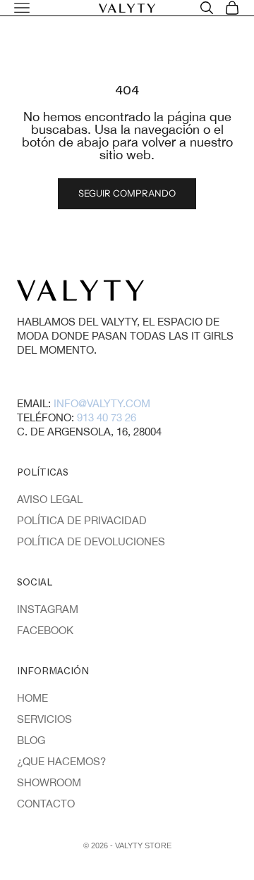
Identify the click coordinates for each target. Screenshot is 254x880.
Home (32, 698)
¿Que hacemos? (61, 761)
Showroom (49, 782)
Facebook (45, 630)
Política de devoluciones (91, 541)
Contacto (46, 804)
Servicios (44, 719)
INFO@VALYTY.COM (102, 403)
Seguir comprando (127, 193)
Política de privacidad (82, 520)
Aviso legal (50, 499)
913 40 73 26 (106, 417)
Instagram (47, 609)
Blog (31, 740)
